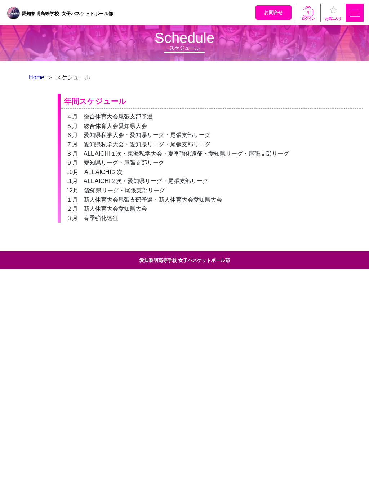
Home (36, 77)
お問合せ (273, 12)
